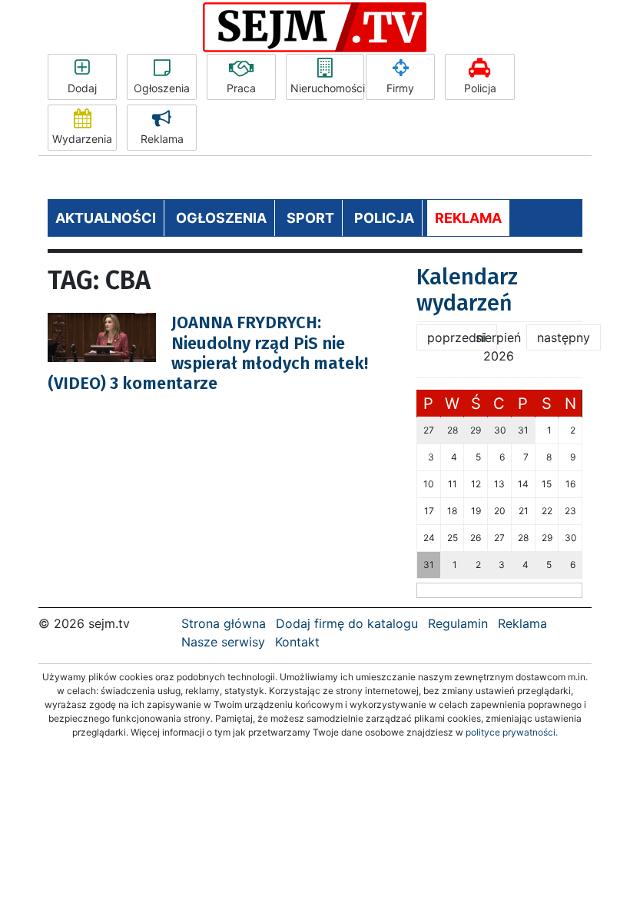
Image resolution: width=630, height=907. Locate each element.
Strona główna (223, 623)
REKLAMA (468, 218)
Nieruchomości (327, 88)
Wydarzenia (82, 138)
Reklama (162, 138)
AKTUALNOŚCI (105, 218)
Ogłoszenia (162, 88)
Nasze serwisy (223, 642)
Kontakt (297, 642)
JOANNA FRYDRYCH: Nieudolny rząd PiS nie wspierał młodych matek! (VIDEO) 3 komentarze (208, 353)
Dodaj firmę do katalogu (347, 623)
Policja (480, 88)
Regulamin (458, 623)
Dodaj (82, 88)
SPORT (310, 218)
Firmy (400, 88)
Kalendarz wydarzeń (467, 290)
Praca (241, 88)
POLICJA (384, 218)
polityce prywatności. (512, 732)
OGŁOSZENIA (221, 218)
